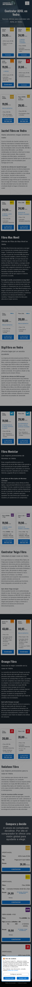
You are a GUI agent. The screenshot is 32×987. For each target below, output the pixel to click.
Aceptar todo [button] (22, 978)
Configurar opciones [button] (16, 974)
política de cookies (13, 970)
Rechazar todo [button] (9, 978)
